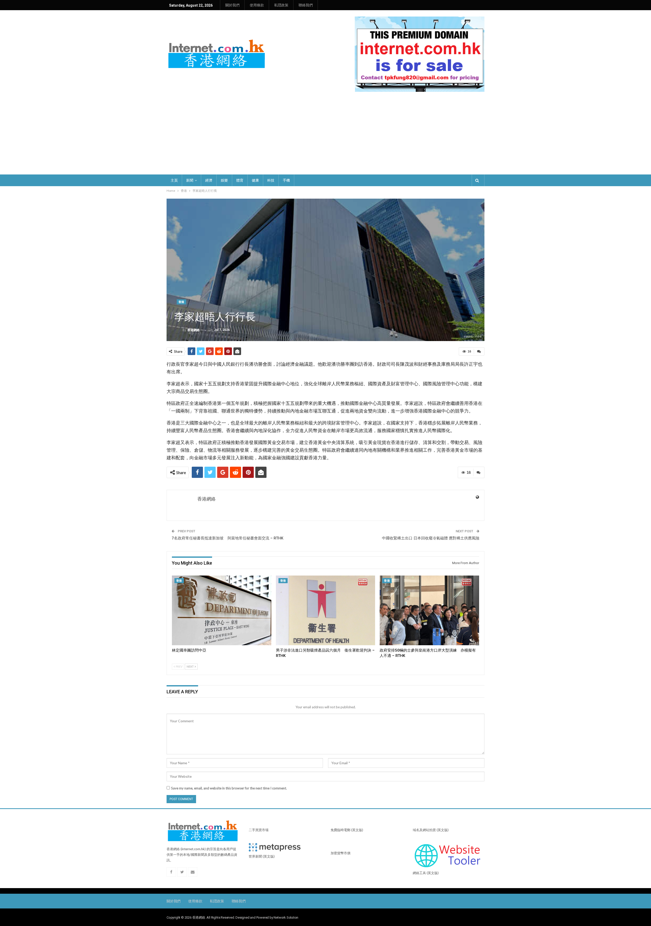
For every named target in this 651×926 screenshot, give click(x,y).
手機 (286, 180)
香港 (181, 302)
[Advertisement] (325, 130)
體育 (239, 180)
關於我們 (232, 5)
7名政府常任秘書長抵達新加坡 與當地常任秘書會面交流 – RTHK (227, 538)
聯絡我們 (306, 5)
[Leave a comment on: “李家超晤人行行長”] (479, 351)
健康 (255, 180)
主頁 (174, 180)
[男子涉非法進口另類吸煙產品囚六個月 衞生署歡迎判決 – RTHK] (325, 610)
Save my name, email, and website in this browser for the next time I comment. (229, 788)
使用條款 (257, 5)
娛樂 (224, 180)
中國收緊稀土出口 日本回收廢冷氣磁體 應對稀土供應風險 (430, 538)
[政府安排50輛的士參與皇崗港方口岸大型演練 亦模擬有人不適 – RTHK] (429, 610)
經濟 (208, 180)
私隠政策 (281, 5)
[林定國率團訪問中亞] (221, 610)
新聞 (189, 180)
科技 (270, 180)
